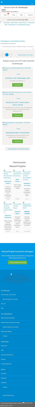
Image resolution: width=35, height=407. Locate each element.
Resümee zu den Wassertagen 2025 (17, 78)
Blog (2, 308)
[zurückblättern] (4, 30)
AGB (2, 350)
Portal (18, 74)
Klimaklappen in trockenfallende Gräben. (13, 41)
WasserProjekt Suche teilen (25, 55)
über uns (3, 303)
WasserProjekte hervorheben (11, 327)
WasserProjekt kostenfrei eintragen (10, 322)
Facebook (3, 373)
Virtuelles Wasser (17, 212)
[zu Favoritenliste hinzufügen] (2, 23)
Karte (13, 15)
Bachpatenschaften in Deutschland (17, 133)
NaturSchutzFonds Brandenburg (17, 181)
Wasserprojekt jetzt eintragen (18, 262)
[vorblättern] (31, 30)
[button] (3, 54)
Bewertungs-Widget (6, 331)
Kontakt (5, 336)
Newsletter (4, 382)
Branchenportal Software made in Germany (11, 403)
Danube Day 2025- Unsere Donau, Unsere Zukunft (17, 104)
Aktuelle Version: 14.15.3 (6, 405)
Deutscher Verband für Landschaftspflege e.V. (8, 217)
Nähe (21, 15)
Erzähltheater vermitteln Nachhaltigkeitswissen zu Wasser (27, 185)
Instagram (3, 378)
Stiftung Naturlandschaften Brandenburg (8, 183)
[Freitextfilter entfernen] (27, 2)
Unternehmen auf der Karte (8, 294)
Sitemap (3, 359)
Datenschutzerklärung (7, 354)
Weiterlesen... (18, 85)
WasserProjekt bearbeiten (8, 318)
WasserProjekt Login (8, 395)
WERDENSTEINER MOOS (27, 213)
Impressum (4, 345)
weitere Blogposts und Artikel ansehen (18, 149)
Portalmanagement (6, 363)
